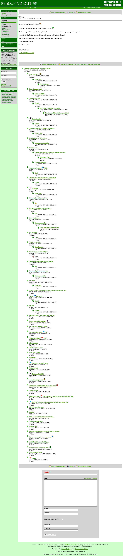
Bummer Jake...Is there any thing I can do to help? (44, 431)
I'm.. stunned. (33, 232)
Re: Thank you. (44, 84)
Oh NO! (31, 306)
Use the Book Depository (9, 97)
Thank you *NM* (39, 93)
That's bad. (35, 188)
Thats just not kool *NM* (37, 338)
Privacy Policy (66, 549)
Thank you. (38, 79)
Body (46, 478)
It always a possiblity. (42, 143)
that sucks (32, 357)
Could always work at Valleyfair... (39, 251)
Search (71, 12)
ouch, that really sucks (36, 380)
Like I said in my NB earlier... (38, 138)
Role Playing (5, 34)
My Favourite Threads (84, 12)
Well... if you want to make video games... (41, 416)
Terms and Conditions (81, 549)
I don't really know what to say (38, 271)
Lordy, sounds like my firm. (37, 321)
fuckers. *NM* (33, 426)
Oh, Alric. (32, 280)
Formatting (94, 478)
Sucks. (34, 458)
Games (4, 33)
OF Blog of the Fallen (26, 53)
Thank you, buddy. (40, 276)
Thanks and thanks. (40, 162)
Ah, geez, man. (33, 343)
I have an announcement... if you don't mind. (37, 68)
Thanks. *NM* (39, 133)
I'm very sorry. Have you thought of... (40, 208)
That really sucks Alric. (36, 421)
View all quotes (4, 64)
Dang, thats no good (35, 89)
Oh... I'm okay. (39, 247)
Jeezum (31, 412)
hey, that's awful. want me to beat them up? (42, 315)
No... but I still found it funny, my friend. (57, 113)
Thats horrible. (33, 368)
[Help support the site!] (112, 3)
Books (4, 28)
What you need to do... (36, 452)
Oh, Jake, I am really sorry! (40, 363)
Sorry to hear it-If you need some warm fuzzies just (50, 152)
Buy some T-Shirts (7, 94)
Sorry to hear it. (34, 147)
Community (5, 36)
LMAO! (37, 103)
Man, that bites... (34, 218)
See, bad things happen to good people (41, 261)
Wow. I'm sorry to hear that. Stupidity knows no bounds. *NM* (47, 290)
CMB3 (4, 24)
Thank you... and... (40, 223)
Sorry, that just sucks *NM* (38, 332)
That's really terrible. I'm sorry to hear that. (42, 128)
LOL (36, 213)
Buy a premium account (8, 93)
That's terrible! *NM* (38, 374)
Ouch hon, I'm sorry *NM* (38, 168)
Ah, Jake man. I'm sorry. (36, 407)
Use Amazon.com (7, 99)
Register (3, 84)
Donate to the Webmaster (9, 96)
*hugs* (37, 301)
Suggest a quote (12, 64)
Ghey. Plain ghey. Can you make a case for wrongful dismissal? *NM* (51, 396)
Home (4, 13)
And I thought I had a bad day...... (39, 442)
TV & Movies (5, 31)
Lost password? (6, 86)
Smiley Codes (87, 478)
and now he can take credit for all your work (42, 385)
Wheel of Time (6, 30)
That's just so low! (34, 98)
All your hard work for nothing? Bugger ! (42, 177)
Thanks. (37, 123)
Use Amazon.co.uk (7, 100)
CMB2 (4, 22)
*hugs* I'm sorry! (35, 296)
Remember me (7, 80)
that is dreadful (36, 119)
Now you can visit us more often (39, 447)
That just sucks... (34, 390)
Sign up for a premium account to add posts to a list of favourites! (80, 64)
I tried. (37, 237)
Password (4, 75)
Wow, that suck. (34, 74)
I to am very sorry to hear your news (40, 437)
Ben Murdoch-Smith (71, 545)
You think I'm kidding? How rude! (50, 108)
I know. (37, 182)
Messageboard (6, 15)
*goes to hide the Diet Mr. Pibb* (49, 227)
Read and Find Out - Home (29, 3)
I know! (37, 310)
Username (4, 71)
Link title (46, 508)
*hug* (36, 173)
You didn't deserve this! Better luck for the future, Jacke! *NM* (50, 402)
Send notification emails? (51, 519)
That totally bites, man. (36, 347)
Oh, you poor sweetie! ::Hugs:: (38, 326)
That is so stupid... (35, 242)
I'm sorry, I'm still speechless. (38, 198)
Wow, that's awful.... (35, 352)
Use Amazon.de (6, 102)
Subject (47, 472)
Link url (46, 512)
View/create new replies (49, 64)
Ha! (36, 266)
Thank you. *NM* (45, 157)
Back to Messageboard (58, 12)
